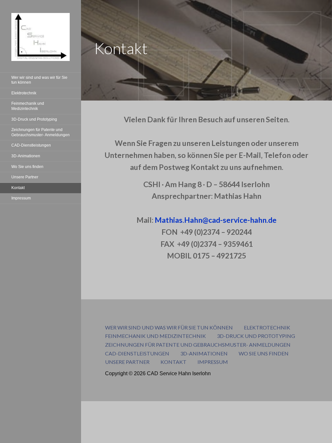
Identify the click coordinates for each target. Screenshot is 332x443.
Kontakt (18, 188)
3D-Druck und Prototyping (34, 119)
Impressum (21, 198)
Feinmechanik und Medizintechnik (27, 106)
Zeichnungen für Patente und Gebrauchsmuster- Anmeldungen (40, 132)
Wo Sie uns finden (27, 166)
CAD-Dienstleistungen (31, 145)
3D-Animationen (25, 156)
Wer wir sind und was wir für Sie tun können (39, 80)
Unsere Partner (24, 177)
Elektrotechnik (23, 93)
